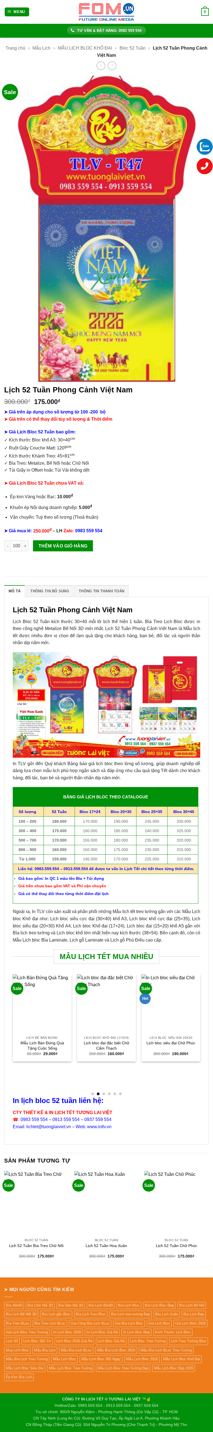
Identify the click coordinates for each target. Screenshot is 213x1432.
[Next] (200, 1035)
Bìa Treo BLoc (17, 1323)
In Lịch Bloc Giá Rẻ (102, 1332)
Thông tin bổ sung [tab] (49, 591)
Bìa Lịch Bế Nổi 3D (21, 1314)
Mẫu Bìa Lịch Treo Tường (27, 1359)
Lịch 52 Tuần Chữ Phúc (176, 1245)
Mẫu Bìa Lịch (44, 1350)
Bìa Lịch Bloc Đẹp (159, 1305)
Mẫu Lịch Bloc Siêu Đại (25, 1368)
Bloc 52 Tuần (133, 48)
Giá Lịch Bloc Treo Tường (27, 1332)
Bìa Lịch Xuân (166, 1314)
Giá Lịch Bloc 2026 (190, 1323)
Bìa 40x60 (14, 1305)
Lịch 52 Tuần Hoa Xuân (106, 1245)
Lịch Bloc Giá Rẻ (111, 1341)
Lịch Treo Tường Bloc (188, 1341)
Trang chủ (15, 48)
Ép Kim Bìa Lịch (19, 1377)
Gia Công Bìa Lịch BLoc (90, 1323)
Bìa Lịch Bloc (129, 1305)
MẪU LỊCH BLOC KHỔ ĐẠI (85, 48)
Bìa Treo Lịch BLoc (49, 1323)
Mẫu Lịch (41, 48)
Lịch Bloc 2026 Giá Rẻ (74, 1341)
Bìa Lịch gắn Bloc (56, 1314)
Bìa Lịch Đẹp (193, 1314)
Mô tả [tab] (15, 591)
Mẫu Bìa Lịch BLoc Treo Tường (166, 1350)
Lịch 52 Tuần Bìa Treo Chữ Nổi (36, 1245)
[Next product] (101, 65)
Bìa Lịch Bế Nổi (191, 1305)
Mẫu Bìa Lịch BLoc (76, 1350)
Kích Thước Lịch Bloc (173, 1332)
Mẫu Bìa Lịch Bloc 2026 (116, 1350)
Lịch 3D (12, 1341)
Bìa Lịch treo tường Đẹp (130, 1314)
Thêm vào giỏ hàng (63, 546)
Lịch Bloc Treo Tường (148, 1341)
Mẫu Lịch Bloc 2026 (142, 1359)
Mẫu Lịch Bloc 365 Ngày (101, 1359)
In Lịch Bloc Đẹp (136, 1332)
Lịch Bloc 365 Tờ (37, 1341)
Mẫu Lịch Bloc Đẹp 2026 (173, 1368)
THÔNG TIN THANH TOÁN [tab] (101, 591)
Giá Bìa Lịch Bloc (129, 1323)
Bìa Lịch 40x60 (100, 1305)
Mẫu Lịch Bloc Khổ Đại (181, 1359)
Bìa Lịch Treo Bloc (91, 1314)
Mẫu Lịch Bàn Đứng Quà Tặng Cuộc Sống (42, 1045)
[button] (17, 12)
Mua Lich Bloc (17, 1350)
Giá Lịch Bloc (159, 1323)
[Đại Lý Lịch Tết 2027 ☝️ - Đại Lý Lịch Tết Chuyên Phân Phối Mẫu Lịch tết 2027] (106, 11)
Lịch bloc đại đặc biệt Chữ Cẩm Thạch (106, 1045)
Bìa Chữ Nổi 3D (40, 1305)
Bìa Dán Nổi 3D (70, 1305)
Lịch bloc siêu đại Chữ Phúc (170, 1043)
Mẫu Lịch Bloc (64, 1359)
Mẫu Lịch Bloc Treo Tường (70, 1368)
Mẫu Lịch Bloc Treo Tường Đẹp (123, 1368)
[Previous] (13, 1035)
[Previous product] (112, 65)
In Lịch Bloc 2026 (67, 1332)
